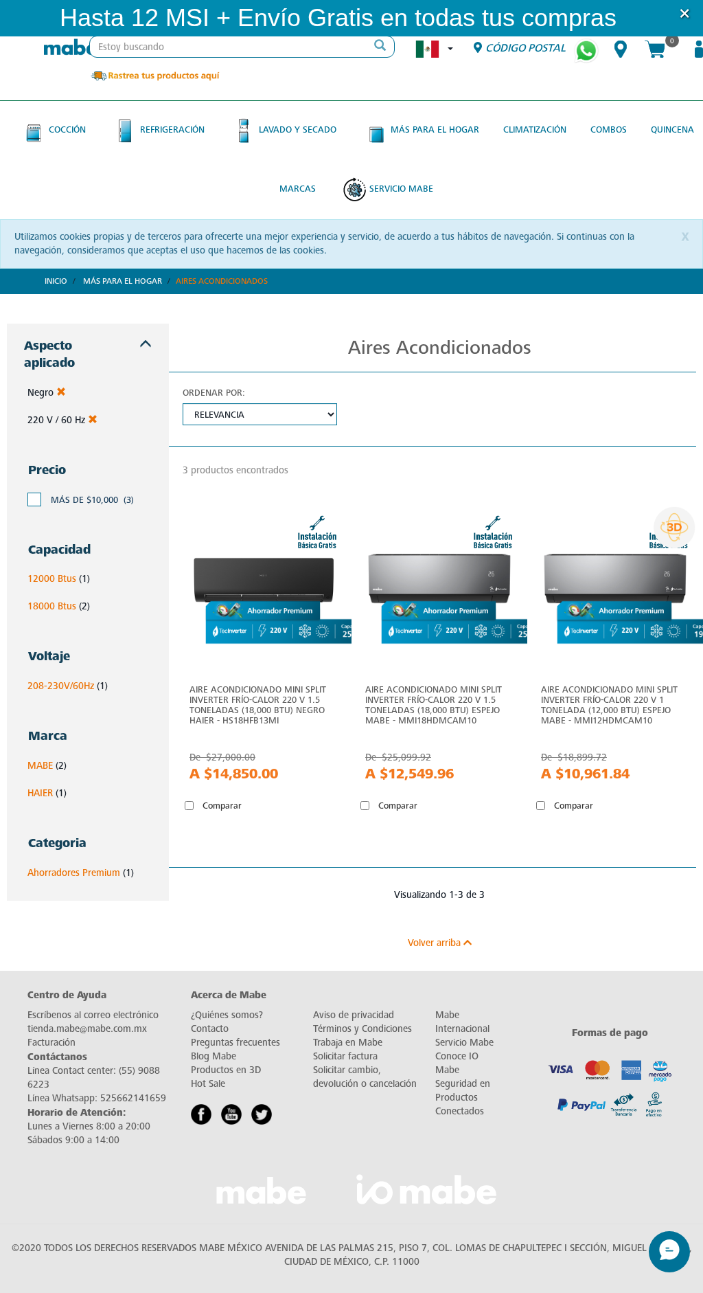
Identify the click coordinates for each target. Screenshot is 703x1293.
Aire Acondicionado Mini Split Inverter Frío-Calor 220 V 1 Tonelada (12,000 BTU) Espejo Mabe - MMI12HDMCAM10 (609, 705)
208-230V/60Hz (60, 686)
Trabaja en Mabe (347, 1042)
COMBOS (608, 129)
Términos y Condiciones (362, 1029)
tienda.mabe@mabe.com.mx (87, 1029)
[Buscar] (380, 46)
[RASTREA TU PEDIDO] (154, 75)
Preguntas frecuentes (235, 1042)
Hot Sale (208, 1084)
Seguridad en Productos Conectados (462, 1097)
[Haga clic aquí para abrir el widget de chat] (669, 1251)
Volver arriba (435, 943)
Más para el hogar (435, 129)
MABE (40, 766)
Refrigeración (172, 129)
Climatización (534, 129)
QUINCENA (672, 129)
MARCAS (297, 188)
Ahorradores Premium (73, 873)
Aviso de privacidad (353, 1015)
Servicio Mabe (401, 188)
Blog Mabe (213, 1056)
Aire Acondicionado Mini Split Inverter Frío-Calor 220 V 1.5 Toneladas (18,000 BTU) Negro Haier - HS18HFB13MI (257, 705)
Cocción (67, 129)
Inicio (56, 281)
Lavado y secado (297, 129)
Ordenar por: (214, 392)
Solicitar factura (345, 1056)
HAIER (40, 793)
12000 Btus (51, 579)
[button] (635, 18)
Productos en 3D (226, 1070)
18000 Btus (51, 606)
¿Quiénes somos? (227, 1015)
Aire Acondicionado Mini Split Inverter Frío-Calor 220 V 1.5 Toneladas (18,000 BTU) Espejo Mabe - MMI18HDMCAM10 (433, 705)
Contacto (210, 1029)
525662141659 (133, 1098)
